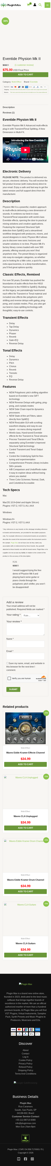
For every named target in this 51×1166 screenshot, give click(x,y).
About (25, 1050)
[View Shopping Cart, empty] (28, 5)
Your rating (13, 614)
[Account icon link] (34, 4)
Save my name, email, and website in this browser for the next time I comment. (25, 666)
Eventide (34, 82)
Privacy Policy (25, 1063)
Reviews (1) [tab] (9, 113)
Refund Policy (25, 1067)
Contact (25, 1053)
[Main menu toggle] (47, 5)
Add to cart (25, 74)
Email (9, 651)
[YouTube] (18, 1159)
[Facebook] (25, 1159)
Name (10, 639)
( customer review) (24, 65)
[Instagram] (32, 1159)
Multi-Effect (16, 82)
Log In (26, 1057)
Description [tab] (9, 107)
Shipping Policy (25, 1070)
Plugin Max (14, 543)
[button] (40, 5)
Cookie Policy (25, 1060)
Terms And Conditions (25, 1074)
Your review (14, 621)
